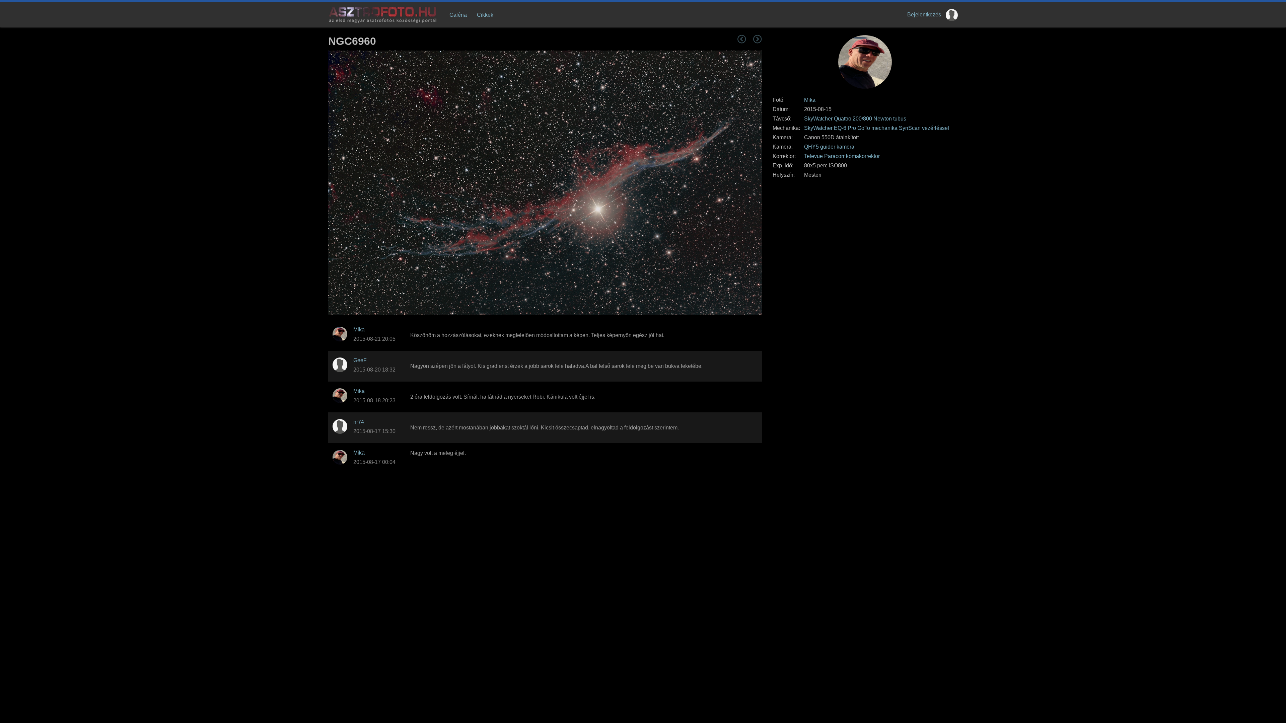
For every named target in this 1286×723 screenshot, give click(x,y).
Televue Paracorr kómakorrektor (842, 156)
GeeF (360, 360)
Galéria (458, 15)
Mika (809, 100)
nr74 (358, 422)
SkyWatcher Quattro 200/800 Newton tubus (855, 119)
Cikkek (485, 15)
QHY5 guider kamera (829, 147)
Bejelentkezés (924, 14)
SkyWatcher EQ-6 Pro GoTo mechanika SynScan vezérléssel (876, 128)
